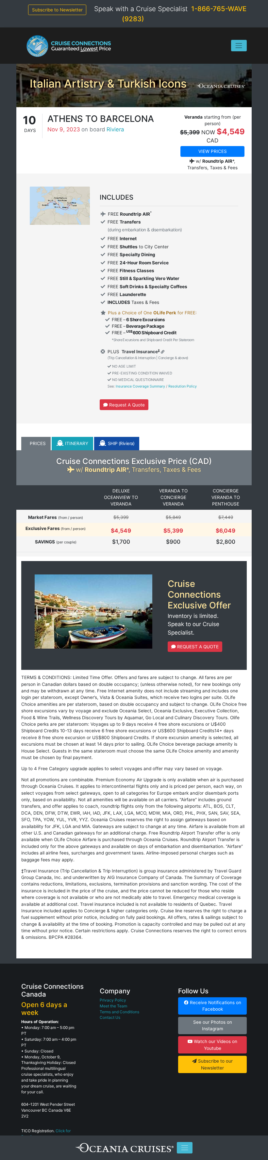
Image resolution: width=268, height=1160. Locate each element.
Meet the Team (113, 1005)
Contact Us (110, 1017)
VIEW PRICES (212, 151)
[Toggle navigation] (239, 45)
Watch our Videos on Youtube (215, 1045)
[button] (36, 443)
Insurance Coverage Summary (140, 386)
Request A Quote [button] (126, 404)
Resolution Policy (182, 386)
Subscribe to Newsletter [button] (57, 9)
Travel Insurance (139, 351)
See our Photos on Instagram (212, 1025)
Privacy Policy (113, 1000)
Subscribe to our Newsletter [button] (215, 1064)
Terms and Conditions (119, 1011)
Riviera (115, 129)
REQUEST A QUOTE (197, 646)
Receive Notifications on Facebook (215, 1006)
